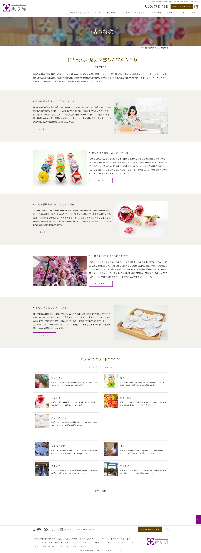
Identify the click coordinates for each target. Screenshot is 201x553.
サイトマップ (85, 546)
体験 (104, 491)
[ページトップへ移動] (166, 529)
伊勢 (97, 491)
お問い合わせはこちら (181, 6)
